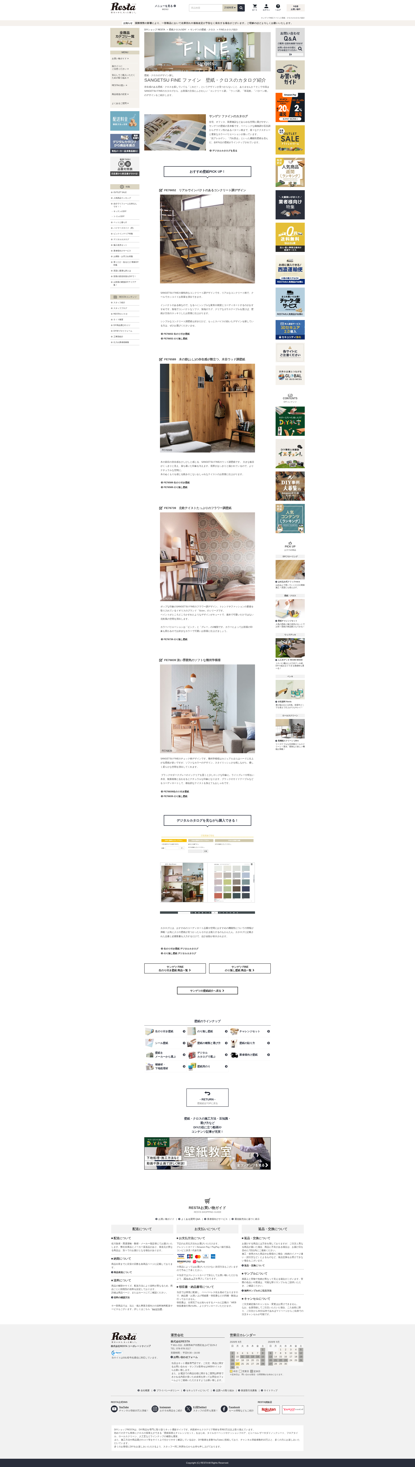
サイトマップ (271, 1390)
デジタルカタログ (121, 239)
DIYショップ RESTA (154, 29)
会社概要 (145, 1390)
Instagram (165, 1407)
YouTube (124, 1407)
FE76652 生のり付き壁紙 (177, 334)
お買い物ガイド (166, 1219)
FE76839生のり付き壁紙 (176, 791)
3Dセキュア (190, 1278)
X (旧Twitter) (200, 1407)
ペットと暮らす (120, 222)
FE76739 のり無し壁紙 (175, 639)
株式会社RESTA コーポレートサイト (129, 1346)
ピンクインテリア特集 (123, 234)
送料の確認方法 (122, 1297)
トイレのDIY (118, 216)
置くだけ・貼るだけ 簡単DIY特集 (126, 263)
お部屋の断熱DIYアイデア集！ (124, 283)
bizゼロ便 (157, 1309)
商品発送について (123, 1272)
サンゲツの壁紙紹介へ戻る (205, 990)
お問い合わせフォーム (185, 1357)
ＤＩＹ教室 (118, 319)
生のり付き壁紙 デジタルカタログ (181, 948)
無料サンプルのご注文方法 (258, 1290)
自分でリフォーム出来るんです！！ (125, 205)
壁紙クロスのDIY (177, 29)
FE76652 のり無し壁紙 (175, 338)
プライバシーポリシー (168, 1390)
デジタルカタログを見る (224, 150)
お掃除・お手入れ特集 (123, 256)
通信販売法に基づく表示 (247, 1219)
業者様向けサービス (122, 251)
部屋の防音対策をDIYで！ (124, 276)
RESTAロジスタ (120, 314)
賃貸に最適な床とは (122, 271)
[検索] (241, 8)
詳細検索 (228, 7)
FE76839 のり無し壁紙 (175, 796)
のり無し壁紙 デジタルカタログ (180, 953)
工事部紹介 (118, 336)
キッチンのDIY (119, 211)
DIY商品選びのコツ (121, 325)
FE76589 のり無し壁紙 (175, 487)
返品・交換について (254, 1265)
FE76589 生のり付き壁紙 (177, 482)
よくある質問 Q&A (190, 1219)
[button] (165, 8)
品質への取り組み (225, 1390)
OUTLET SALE (120, 192)
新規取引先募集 (249, 1390)
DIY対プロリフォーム (122, 331)
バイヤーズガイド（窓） (124, 228)
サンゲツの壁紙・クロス (202, 29)
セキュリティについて (197, 1390)
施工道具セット (120, 245)
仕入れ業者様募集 (121, 342)
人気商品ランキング (122, 198)
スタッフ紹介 (119, 302)
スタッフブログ (120, 308)
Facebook (234, 1407)
